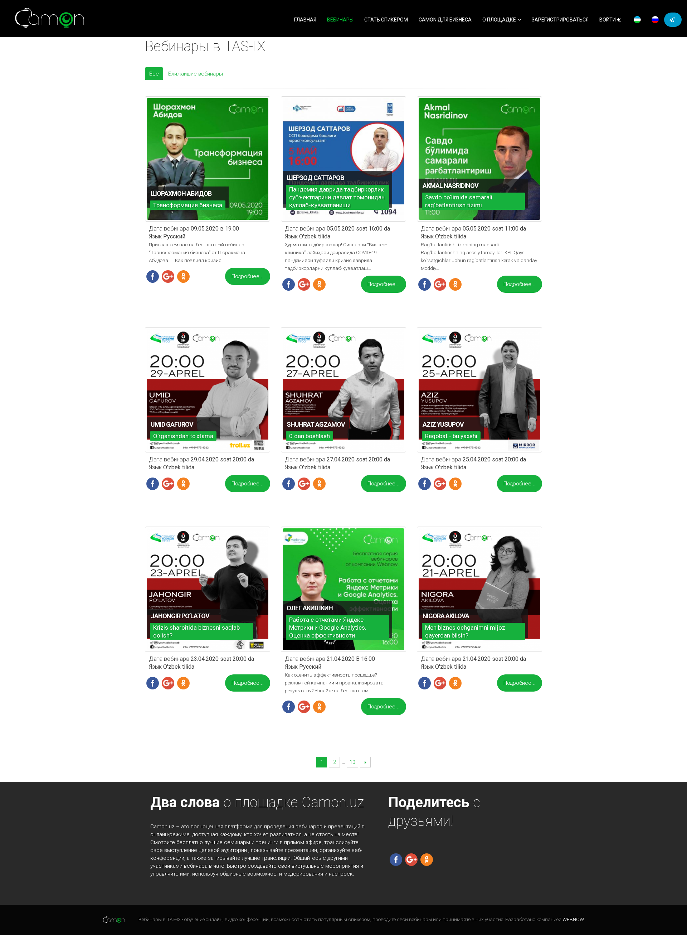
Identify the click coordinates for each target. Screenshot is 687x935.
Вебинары (340, 20)
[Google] (168, 276)
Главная (305, 20)
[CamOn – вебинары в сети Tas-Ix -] (50, 18)
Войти (608, 20)
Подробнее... (248, 276)
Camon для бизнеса (445, 20)
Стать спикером (386, 20)
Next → (365, 762)
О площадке (499, 20)
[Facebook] (152, 276)
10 (352, 762)
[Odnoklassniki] (183, 276)
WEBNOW (573, 919)
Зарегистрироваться (560, 20)
